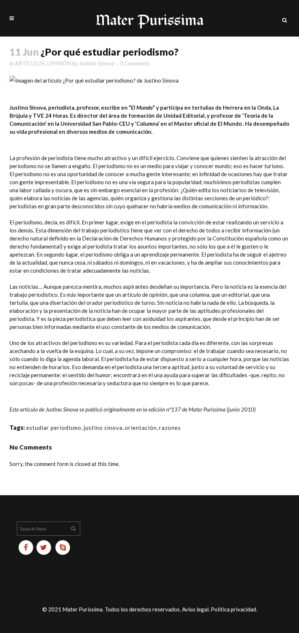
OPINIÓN (59, 63)
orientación (141, 427)
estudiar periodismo (53, 427)
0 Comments (135, 63)
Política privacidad (233, 609)
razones (170, 427)
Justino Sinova (96, 63)
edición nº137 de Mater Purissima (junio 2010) (202, 409)
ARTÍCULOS (30, 63)
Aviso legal (195, 609)
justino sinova (103, 427)
